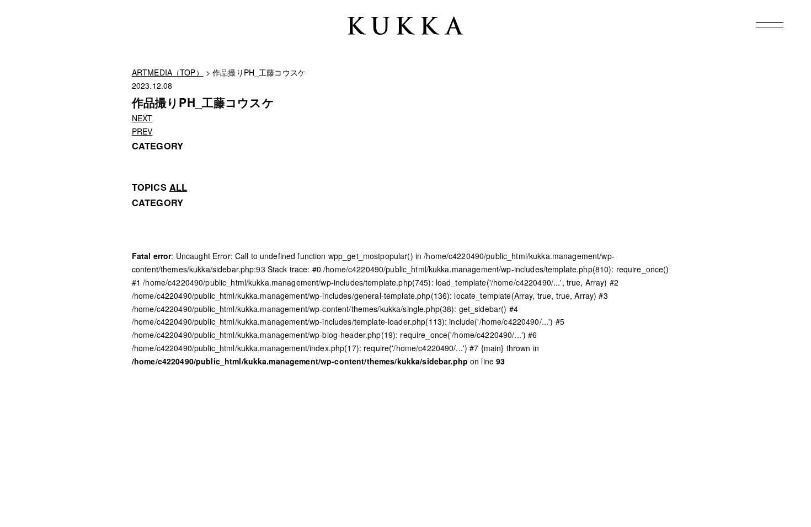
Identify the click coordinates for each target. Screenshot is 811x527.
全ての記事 (151, 215)
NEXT (142, 117)
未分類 (143, 228)
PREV (142, 131)
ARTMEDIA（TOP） (168, 72)
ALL (178, 187)
